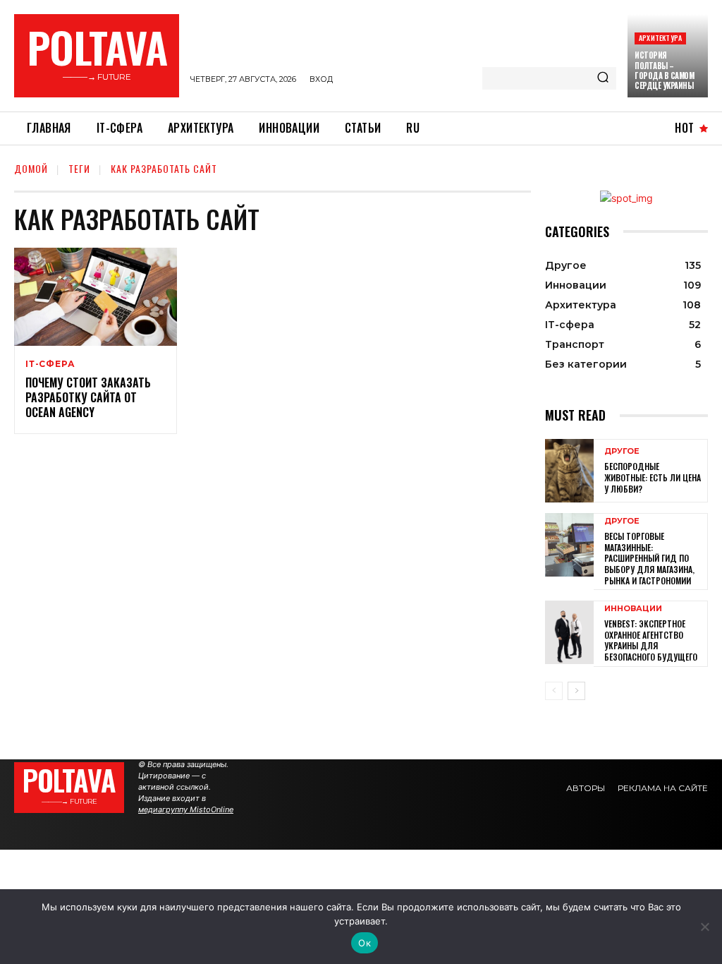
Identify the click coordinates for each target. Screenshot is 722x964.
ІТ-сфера (50, 364)
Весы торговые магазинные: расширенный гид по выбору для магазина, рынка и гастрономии (649, 558)
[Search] (602, 78)
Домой (31, 168)
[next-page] (576, 691)
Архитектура (660, 37)
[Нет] (704, 927)
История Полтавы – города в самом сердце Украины (664, 70)
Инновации (633, 609)
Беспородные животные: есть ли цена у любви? (652, 477)
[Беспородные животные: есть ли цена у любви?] (569, 470)
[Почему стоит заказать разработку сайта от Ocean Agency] (95, 297)
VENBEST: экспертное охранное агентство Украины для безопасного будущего (650, 640)
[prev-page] (554, 691)
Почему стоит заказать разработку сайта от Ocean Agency (88, 397)
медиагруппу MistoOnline (185, 809)
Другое (622, 451)
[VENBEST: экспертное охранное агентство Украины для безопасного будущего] (569, 632)
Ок (364, 942)
